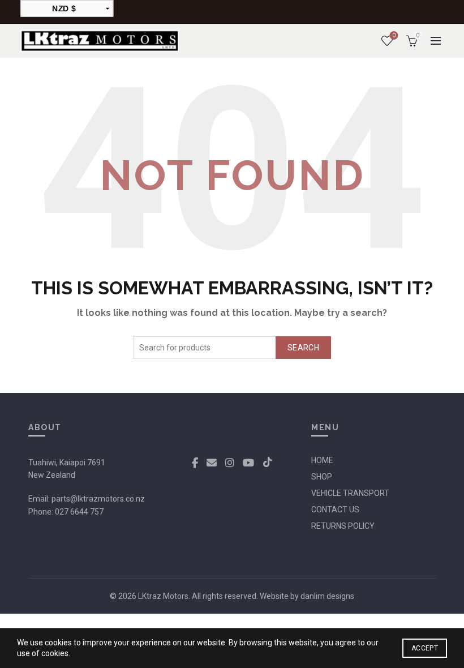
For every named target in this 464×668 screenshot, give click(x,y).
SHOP (321, 476)
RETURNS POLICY (343, 525)
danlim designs (327, 596)
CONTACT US (335, 509)
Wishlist (394, 35)
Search (303, 347)
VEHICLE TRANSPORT (350, 493)
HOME (322, 460)
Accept (424, 648)
